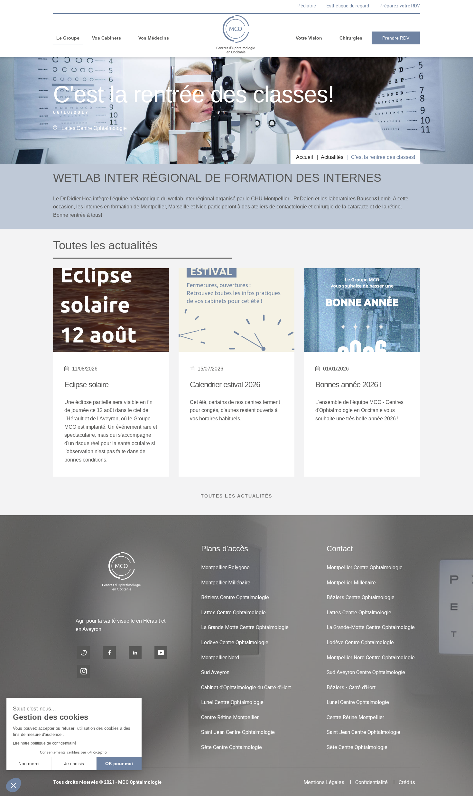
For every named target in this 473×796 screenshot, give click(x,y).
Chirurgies (350, 38)
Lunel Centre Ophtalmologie (232, 702)
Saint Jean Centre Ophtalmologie (238, 732)
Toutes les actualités (236, 496)
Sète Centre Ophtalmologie (231, 747)
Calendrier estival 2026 (225, 384)
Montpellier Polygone (225, 567)
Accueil (304, 157)
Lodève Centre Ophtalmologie (234, 642)
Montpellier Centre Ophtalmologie (365, 567)
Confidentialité (371, 782)
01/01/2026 (336, 368)
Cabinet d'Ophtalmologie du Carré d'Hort (246, 687)
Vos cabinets (106, 38)
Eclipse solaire (86, 384)
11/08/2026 (84, 368)
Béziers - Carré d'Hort (351, 687)
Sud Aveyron (215, 672)
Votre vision (309, 38)
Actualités (332, 157)
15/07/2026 (210, 368)
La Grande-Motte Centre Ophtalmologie (371, 627)
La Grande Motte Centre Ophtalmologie (245, 627)
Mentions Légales (323, 782)
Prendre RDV (395, 38)
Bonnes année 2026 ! (348, 384)
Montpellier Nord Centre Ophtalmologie (371, 657)
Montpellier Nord (220, 657)
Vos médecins (153, 38)
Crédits (407, 782)
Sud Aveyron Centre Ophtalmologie (366, 672)
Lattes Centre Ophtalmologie (233, 612)
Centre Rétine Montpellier (230, 717)
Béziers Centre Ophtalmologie (235, 597)
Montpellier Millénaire (225, 583)
